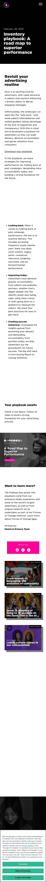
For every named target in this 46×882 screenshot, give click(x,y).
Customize (23, 864)
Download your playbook (18, 151)
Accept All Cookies (23, 877)
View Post (8, 561)
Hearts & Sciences (6, 5)
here (34, 519)
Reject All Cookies (23, 871)
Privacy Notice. (28, 846)
